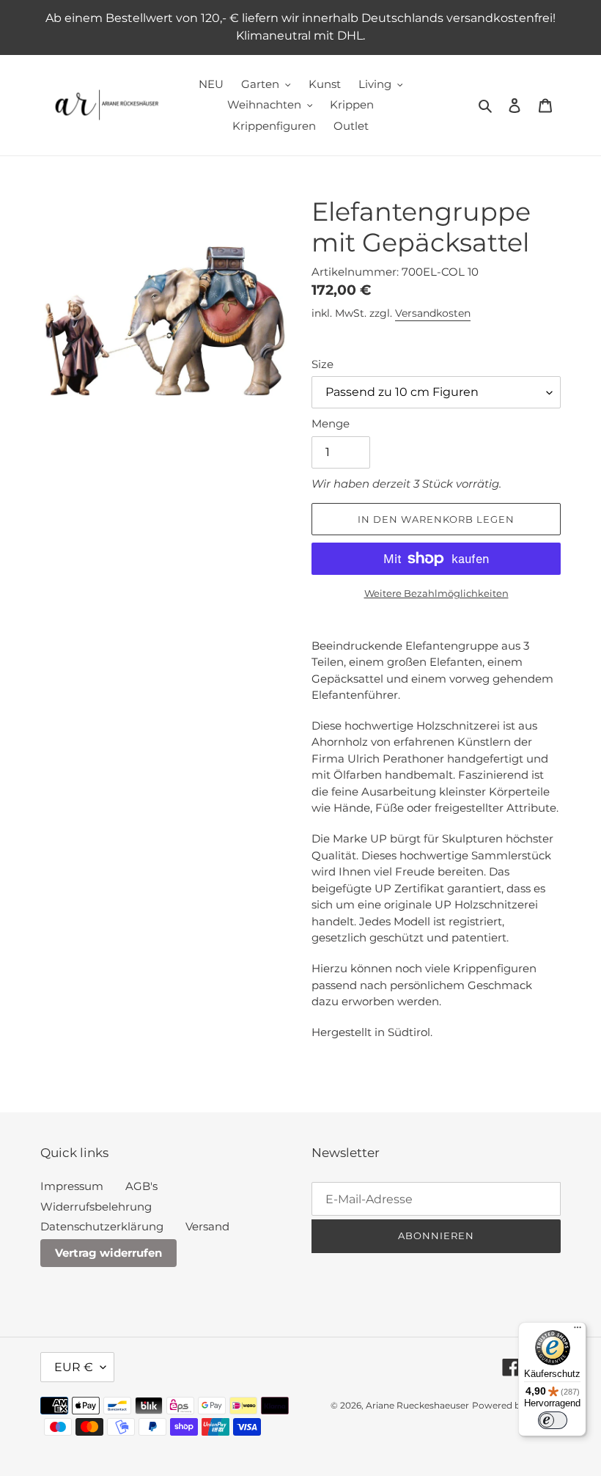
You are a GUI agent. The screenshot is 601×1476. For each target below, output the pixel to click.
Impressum (71, 1186)
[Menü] (577, 1331)
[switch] (552, 1420)
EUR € (73, 1367)
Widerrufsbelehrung (96, 1207)
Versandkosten (433, 313)
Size (322, 364)
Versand (207, 1226)
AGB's (141, 1186)
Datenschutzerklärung (101, 1226)
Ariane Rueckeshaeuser (417, 1405)
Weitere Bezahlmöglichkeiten (436, 593)
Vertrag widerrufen (108, 1253)
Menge (330, 423)
